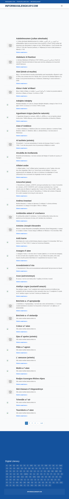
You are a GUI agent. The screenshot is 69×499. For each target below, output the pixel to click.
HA (21, 479)
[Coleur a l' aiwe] (7, 329)
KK (17, 474)
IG (28, 479)
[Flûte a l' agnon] (7, 350)
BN (29, 468)
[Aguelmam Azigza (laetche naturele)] (7, 117)
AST (18, 468)
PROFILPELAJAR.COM (23, 1)
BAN (34, 476)
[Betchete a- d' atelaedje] (10, 318)
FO (60, 476)
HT (55, 479)
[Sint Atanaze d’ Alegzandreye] (10, 392)
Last (41, 423)
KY (7, 482)
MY (14, 476)
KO (14, 471)
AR (10, 465)
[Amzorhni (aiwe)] (7, 189)
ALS (22, 476)
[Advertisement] (34, 24)
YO (46, 485)
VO (35, 485)
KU (59, 479)
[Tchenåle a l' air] (7, 402)
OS (41, 479)
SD (13, 485)
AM (26, 476)
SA (57, 482)
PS (50, 482)
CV (53, 476)
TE (28, 485)
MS (52, 471)
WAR (60, 465)
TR (61, 474)
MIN (56, 471)
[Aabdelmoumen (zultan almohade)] (10, 45)
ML (21, 482)
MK (48, 471)
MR (24, 482)
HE (27, 471)
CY (43, 468)
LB (10, 482)
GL (10, 471)
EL (53, 468)
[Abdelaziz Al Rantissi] (10, 62)
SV (49, 465)
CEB (46, 465)
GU (18, 479)
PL (6, 465)
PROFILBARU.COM (10, 1)
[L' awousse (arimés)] (7, 360)
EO (57, 468)
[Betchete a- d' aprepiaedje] (10, 306)
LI (13, 482)
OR (39, 482)
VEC (32, 485)
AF (14, 468)
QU (53, 482)
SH (41, 474)
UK (53, 465)
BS (46, 476)
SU (17, 485)
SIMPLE (26, 474)
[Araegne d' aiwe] (7, 255)
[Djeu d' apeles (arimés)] (10, 339)
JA (38, 465)
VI (56, 465)
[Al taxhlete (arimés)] (10, 144)
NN (7, 474)
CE (10, 474)
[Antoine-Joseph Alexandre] (10, 229)
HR (21, 471)
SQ (7, 485)
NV (56, 476)
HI (17, 471)
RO (21, 474)
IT (27, 465)
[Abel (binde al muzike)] (10, 77)
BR (49, 476)
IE (38, 479)
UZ (14, 474)
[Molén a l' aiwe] (7, 371)
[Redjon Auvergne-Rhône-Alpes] (10, 381)
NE (32, 482)
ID (24, 471)
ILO (31, 479)
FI (44, 474)
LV (38, 471)
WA (39, 485)
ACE (18, 476)
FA (7, 471)
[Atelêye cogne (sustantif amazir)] (7, 291)
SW (21, 485)
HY (10, 476)
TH (54, 474)
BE (32, 468)
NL (35, 465)
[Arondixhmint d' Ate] (7, 268)
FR (24, 465)
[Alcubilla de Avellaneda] (7, 156)
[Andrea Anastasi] (7, 204)
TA (47, 474)
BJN (39, 476)
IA (35, 479)
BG (25, 468)
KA (31, 471)
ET (50, 468)
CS (40, 468)
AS (43, 482)
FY (6, 479)
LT (41, 471)
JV (48, 479)
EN (17, 465)
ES (21, 465)
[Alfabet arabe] (7, 171)
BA (42, 476)
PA (46, 482)
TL (24, 485)
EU (61, 468)
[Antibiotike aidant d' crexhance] (10, 217)
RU (10, 468)
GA (10, 479)
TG (58, 474)
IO (24, 479)
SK (30, 474)
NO (60, 471)
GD (14, 479)
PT (42, 465)
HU (45, 471)
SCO (61, 482)
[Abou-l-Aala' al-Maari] (10, 92)
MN (28, 482)
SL (34, 474)
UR (7, 476)
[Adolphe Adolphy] (7, 104)
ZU (50, 485)
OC (35, 482)
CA (36, 468)
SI (10, 485)
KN (52, 479)
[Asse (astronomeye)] (10, 278)
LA (34, 471)
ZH (7, 468)
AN (30, 476)
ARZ (31, 465)
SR (37, 474)
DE (14, 465)
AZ (22, 468)
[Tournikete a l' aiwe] (7, 413)
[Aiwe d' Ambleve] (7, 130)
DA (47, 468)
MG (17, 482)
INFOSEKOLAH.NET (36, 1)
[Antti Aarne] (7, 242)
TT (51, 474)
